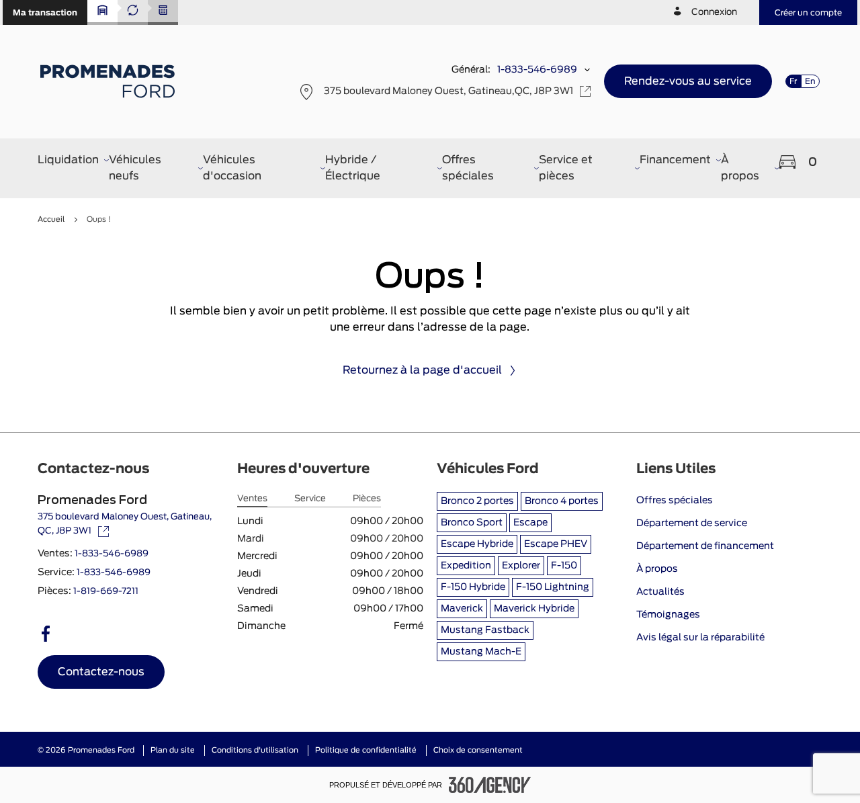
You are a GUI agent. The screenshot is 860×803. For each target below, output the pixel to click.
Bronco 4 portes (562, 501)
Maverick (462, 609)
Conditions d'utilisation (255, 750)
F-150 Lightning (552, 587)
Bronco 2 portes (477, 501)
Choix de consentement (478, 750)
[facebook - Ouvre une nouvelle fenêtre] (46, 634)
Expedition (466, 565)
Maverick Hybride (534, 609)
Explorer (521, 565)
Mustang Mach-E (481, 652)
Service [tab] (310, 499)
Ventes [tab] (252, 499)
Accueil (51, 219)
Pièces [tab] (367, 499)
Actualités (660, 592)
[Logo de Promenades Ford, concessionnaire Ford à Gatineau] (109, 81)
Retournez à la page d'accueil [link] (422, 370)
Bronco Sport (472, 522)
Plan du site (172, 750)
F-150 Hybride (473, 587)
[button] (45, 12)
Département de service (691, 523)
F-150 (564, 565)
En (810, 81)
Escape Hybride (477, 544)
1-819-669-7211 (105, 591)
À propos (657, 569)
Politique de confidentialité (366, 750)
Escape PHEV (555, 544)
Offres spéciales (674, 500)
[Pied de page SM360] (490, 785)
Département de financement (705, 546)
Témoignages (668, 615)
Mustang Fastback (485, 630)
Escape (530, 522)
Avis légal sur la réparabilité (700, 637)
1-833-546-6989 (537, 70)
